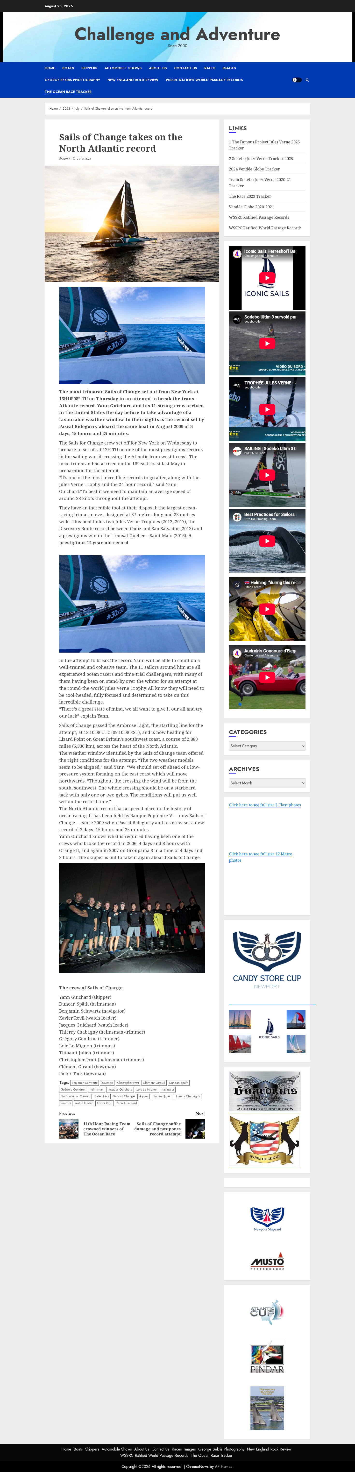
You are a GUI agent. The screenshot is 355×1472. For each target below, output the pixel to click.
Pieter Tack (101, 1096)
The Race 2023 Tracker (250, 196)
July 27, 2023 (83, 159)
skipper (143, 1096)
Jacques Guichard (120, 1089)
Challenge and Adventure (177, 34)
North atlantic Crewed (75, 1096)
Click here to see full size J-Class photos (265, 805)
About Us (158, 68)
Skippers (89, 68)
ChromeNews (197, 1466)
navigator (168, 1089)
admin (66, 159)
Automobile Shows (123, 68)
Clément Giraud (154, 1082)
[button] (307, 80)
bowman (107, 1082)
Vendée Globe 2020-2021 (251, 207)
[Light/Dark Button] (297, 79)
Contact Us (185, 68)
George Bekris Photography (72, 79)
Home (50, 68)
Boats (68, 68)
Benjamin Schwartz (84, 1082)
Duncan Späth (178, 1082)
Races (209, 68)
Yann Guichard (126, 1103)
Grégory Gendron (73, 1089)
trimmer (66, 1103)
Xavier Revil (104, 1103)
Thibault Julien (161, 1096)
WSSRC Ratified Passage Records (259, 217)
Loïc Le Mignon (146, 1089)
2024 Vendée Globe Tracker (254, 169)
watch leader (84, 1103)
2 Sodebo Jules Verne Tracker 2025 (261, 158)
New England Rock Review (132, 79)
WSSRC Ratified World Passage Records (204, 79)
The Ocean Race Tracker (68, 91)
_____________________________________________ (272, 1003)
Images (229, 68)
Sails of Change (124, 1096)
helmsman (97, 1089)
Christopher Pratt (128, 1082)
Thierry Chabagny (188, 1096)
